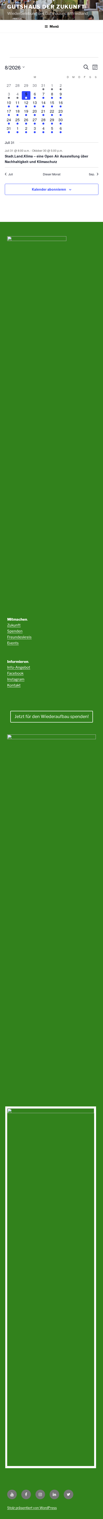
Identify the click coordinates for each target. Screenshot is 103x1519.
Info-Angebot (18, 667)
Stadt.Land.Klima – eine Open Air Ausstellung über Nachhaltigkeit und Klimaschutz (46, 159)
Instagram (15, 679)
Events (13, 643)
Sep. (92, 174)
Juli (10, 174)
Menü (54, 26)
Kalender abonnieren (49, 189)
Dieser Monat (51, 174)
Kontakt (14, 685)
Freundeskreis (19, 637)
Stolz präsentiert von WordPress (32, 1508)
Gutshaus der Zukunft (46, 7)
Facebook (15, 673)
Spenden (15, 631)
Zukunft (14, 625)
